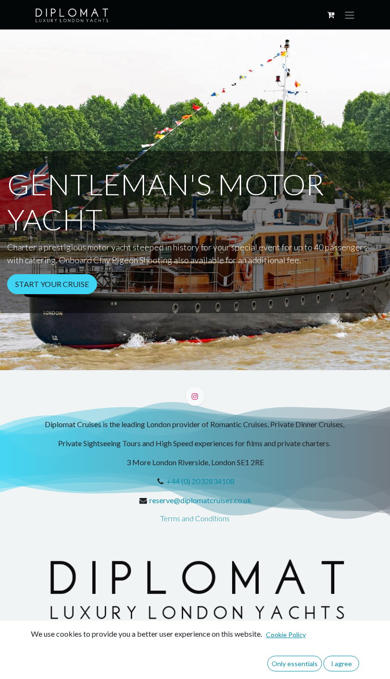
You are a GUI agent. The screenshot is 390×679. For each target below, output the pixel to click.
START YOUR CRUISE (52, 283)
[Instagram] (195, 396)
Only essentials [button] (295, 664)
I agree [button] (341, 664)
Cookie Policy (286, 635)
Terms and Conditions (195, 518)
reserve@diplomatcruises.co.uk (200, 500)
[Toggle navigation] (349, 15)
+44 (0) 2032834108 (200, 481)
